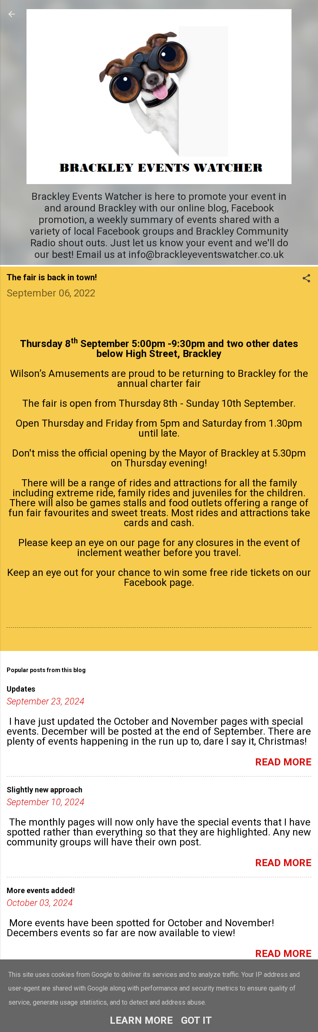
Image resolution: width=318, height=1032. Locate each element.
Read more (283, 762)
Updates (21, 689)
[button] (306, 279)
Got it (196, 1020)
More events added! (41, 890)
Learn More (141, 1020)
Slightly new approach (44, 789)
